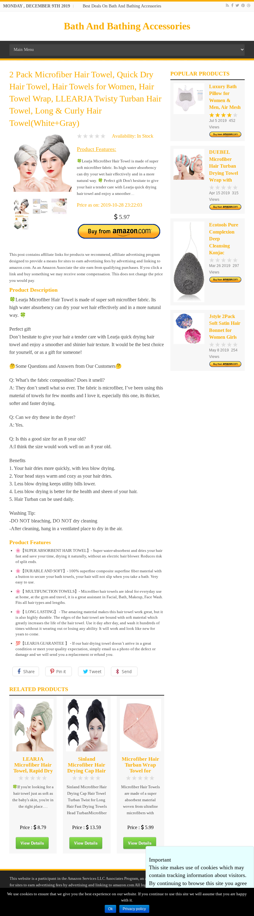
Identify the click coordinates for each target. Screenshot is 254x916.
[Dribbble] (248, 5)
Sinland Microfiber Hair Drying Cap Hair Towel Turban (86, 768)
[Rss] (227, 5)
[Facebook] (232, 5)
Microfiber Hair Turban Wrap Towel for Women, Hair (140, 768)
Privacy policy (134, 909)
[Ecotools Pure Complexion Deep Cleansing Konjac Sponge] (188, 261)
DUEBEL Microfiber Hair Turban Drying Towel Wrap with (223, 166)
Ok (110, 909)
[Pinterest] (243, 5)
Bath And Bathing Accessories (127, 26)
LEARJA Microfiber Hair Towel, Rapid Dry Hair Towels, (33, 768)
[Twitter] (237, 5)
